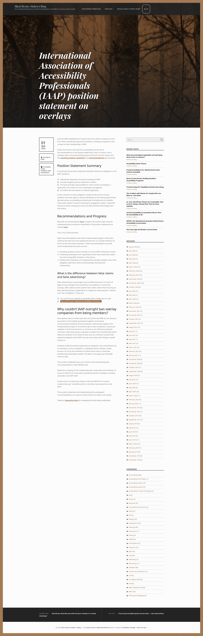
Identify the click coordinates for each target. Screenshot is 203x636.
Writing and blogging (136, 596)
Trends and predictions (137, 571)
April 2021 (132, 343)
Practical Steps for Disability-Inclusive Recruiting (145, 187)
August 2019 (133, 424)
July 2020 (132, 380)
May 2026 (132, 259)
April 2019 (132, 440)
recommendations (97, 158)
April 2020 (132, 392)
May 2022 (132, 295)
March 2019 (133, 444)
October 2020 (133, 367)
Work (131, 592)
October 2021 (133, 319)
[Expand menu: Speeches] (113, 9)
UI (129, 575)
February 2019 (134, 448)
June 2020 (132, 384)
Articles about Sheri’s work (128, 9)
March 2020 (133, 396)
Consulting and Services (137, 507)
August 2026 (133, 247)
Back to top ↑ (142, 627)
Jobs (130, 551)
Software (132, 567)
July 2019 (132, 428)
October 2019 (133, 416)
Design (43, 169)
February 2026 (134, 271)
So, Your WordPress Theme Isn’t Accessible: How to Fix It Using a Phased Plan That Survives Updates (144, 204)
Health (131, 539)
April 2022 (132, 299)
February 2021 (134, 351)
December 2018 (134, 456)
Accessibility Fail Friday (137, 479)
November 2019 (134, 412)
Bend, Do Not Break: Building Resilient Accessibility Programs (141, 179)
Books (131, 499)
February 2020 (134, 400)
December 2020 (134, 359)
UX (130, 583)
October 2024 (133, 287)
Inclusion (132, 547)
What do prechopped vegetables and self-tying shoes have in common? (144, 156)
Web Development (46, 172)
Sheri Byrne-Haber (46, 158)
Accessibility (47, 167)
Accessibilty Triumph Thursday (140, 491)
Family (131, 535)
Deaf (130, 511)
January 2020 (133, 404)
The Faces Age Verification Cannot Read (141, 230)
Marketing (132, 559)
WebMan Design (129, 627)
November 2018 (134, 460)
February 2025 (134, 275)
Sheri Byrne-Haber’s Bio (91, 9)
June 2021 (132, 335)
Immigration (133, 543)
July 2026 (132, 251)
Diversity (132, 527)
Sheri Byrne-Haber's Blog (30, 6)
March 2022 (133, 303)
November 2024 (134, 283)
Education (132, 531)
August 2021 (133, 327)
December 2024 (134, 279)
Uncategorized (134, 579)
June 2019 (132, 432)
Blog (146, 9)
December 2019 (134, 408)
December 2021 (134, 311)
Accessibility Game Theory (136, 164)
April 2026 (132, 263)
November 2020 (134, 363)
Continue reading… (131, 159)
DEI (130, 515)
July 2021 (132, 331)
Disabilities (44, 171)
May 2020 (132, 388)
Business (132, 503)
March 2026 (133, 267)
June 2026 (132, 255)
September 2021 (135, 323)
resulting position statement (72, 158)
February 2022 (134, 307)
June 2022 (132, 291)
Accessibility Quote (135, 487)
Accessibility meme (136, 483)
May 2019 (132, 436)
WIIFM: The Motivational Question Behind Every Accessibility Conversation (144, 222)
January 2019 (133, 452)
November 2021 (134, 315)
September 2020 (135, 371)
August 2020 (133, 375)
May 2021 (132, 339)
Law (130, 555)
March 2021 (133, 347)
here (82, 222)
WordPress (105, 627)
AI (129, 495)
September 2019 (135, 420)
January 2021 (133, 355)
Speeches (108, 9)
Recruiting (132, 563)
